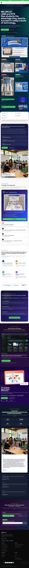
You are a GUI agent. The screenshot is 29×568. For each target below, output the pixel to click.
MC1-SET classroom (3, 544)
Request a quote (11, 147)
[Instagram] (5, 538)
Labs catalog (3, 556)
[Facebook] (4, 538)
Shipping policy (11, 566)
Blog (15, 556)
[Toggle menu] (27, 2)
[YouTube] (2, 538)
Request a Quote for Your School (14, 317)
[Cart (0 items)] (26, 2)
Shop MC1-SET (4, 29)
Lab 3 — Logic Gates (3, 549)
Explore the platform (6, 360)
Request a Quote (20, 515)
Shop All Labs (8, 515)
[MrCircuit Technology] (1, 2)
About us (16, 555)
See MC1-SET (5, 147)
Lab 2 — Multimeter (3, 548)
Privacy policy (3, 566)
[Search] (23, 2)
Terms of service (7, 566)
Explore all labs (12, 29)
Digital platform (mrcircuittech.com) (19, 544)
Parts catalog (3, 555)
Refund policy (15, 566)
